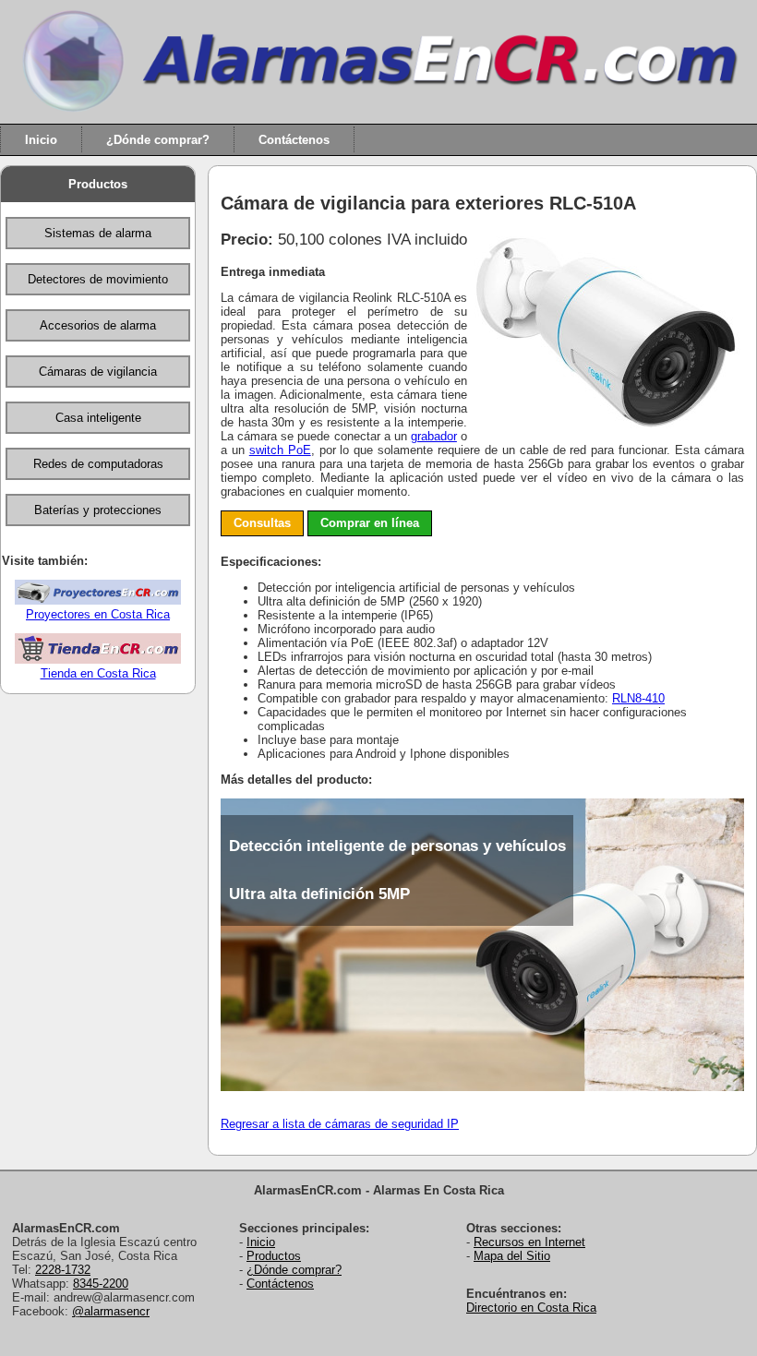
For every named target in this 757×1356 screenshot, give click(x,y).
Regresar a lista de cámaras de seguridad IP (340, 1124)
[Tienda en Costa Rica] (98, 659)
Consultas (262, 523)
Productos (97, 184)
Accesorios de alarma (98, 325)
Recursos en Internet (529, 1242)
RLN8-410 (638, 698)
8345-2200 (100, 1283)
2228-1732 (62, 1270)
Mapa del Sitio (512, 1256)
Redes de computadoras (98, 464)
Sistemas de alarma (97, 233)
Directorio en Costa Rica (531, 1307)
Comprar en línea (369, 523)
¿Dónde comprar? (158, 140)
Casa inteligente (98, 418)
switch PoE (280, 450)
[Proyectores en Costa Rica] (98, 600)
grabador (434, 436)
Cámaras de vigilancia (98, 371)
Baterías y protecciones (98, 510)
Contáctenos (294, 140)
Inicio (41, 140)
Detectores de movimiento (98, 279)
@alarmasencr (111, 1311)
